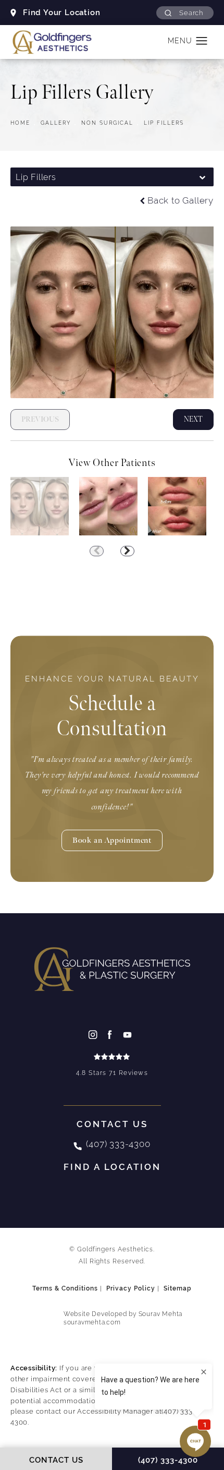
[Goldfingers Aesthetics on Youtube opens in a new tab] (130, 1034)
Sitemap (178, 1288)
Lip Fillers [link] (164, 123)
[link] (112, 1066)
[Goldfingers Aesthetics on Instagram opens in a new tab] (94, 1034)
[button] (185, 12)
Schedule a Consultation (112, 708)
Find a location (112, 1167)
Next (193, 419)
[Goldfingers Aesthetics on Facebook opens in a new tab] (112, 1034)
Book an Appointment (112, 840)
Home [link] (20, 123)
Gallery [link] (56, 123)
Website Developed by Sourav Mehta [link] (123, 1318)
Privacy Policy (130, 1288)
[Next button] (127, 551)
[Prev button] (97, 551)
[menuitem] (94, 1034)
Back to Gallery (180, 201)
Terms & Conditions (65, 1288)
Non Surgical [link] (107, 123)
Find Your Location (61, 12)
